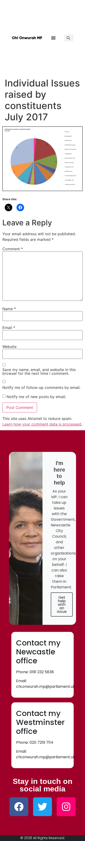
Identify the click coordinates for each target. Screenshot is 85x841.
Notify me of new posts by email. (36, 397)
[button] (53, 37)
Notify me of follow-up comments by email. (41, 387)
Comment (12, 249)
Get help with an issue (62, 604)
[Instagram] (66, 806)
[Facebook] (18, 806)
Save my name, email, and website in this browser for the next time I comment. (39, 371)
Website (9, 346)
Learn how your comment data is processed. (42, 424)
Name (9, 309)
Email (8, 327)
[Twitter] (42, 806)
